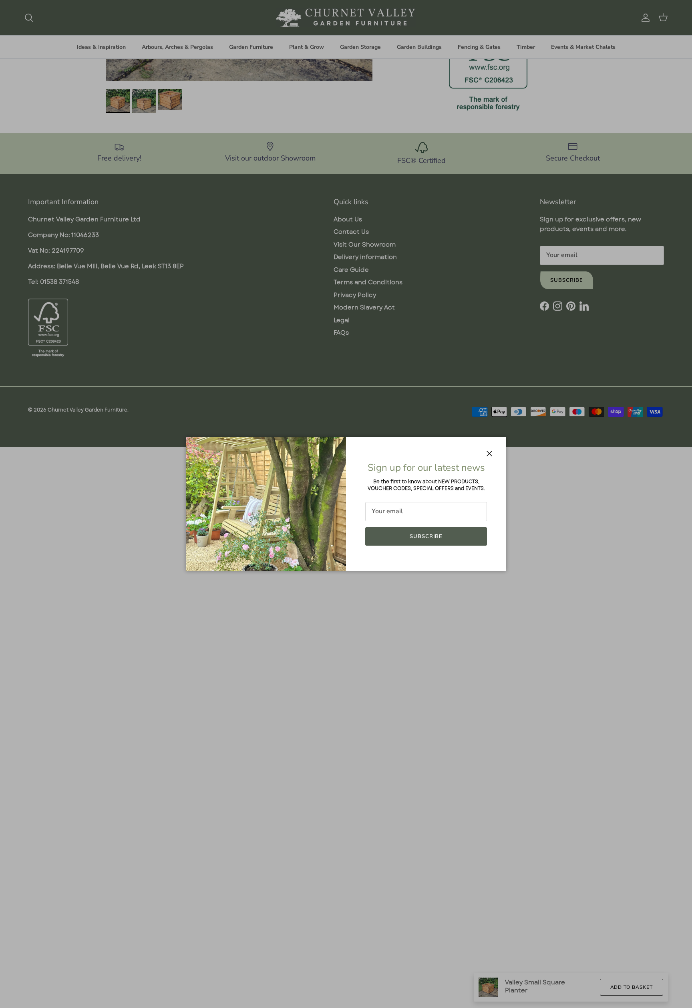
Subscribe (426, 536)
